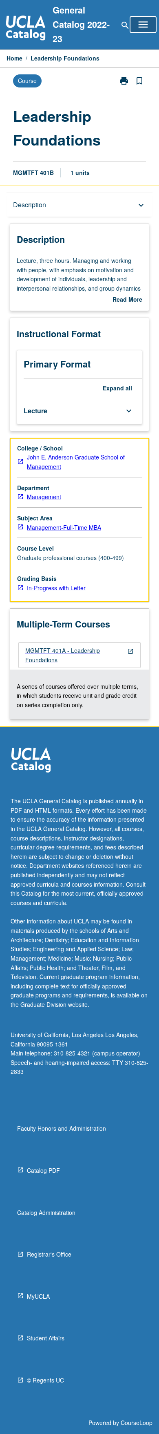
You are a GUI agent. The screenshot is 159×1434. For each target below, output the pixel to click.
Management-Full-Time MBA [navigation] (64, 527)
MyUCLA (38, 1296)
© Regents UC (45, 1380)
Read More (127, 299)
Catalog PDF (43, 1170)
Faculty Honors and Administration (61, 1128)
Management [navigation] (44, 497)
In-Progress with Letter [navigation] (56, 588)
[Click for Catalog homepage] (25, 29)
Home (14, 58)
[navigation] (79, 655)
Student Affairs (45, 1338)
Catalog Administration (46, 1212)
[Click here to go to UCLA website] (31, 761)
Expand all (117, 388)
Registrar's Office (49, 1254)
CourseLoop (136, 1422)
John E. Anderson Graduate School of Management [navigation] (76, 462)
